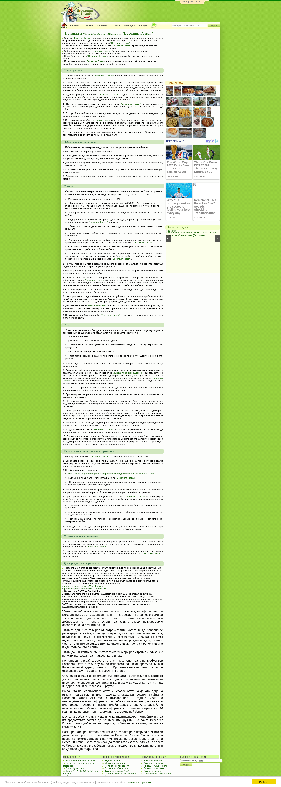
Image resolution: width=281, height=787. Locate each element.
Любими (88, 25)
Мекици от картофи (115, 763)
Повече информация (139, 782)
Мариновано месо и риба (157, 773)
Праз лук (148, 776)
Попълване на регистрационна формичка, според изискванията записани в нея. (111, 473)
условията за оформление (127, 372)
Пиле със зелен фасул (117, 765)
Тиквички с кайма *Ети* (117, 771)
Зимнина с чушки (153, 760)
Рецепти (74, 25)
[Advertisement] (161, 14)
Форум (143, 25)
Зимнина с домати (153, 763)
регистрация (188, 1)
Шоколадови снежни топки (80, 776)
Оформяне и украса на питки (181, 232)
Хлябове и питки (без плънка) (188, 235)
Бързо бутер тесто (75, 768)
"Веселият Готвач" (82, 38)
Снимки (102, 25)
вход (198, 1)
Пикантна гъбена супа (116, 768)
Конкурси (129, 25)
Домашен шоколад (115, 776)
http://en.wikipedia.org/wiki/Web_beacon (82, 586)
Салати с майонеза (154, 768)
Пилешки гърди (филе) (156, 765)
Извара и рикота (152, 771)
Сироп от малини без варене (120, 773)
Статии (116, 25)
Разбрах (263, 782)
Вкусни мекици (112, 760)
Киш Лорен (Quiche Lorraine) (81, 760)
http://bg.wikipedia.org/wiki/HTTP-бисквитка (84, 588)
